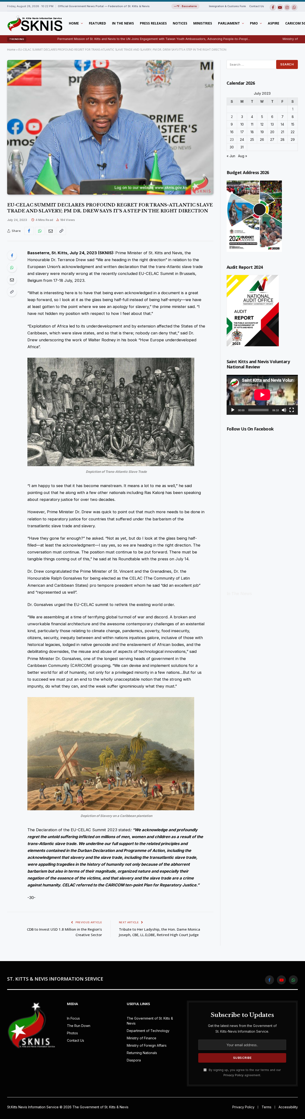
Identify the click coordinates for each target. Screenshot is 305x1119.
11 (252, 124)
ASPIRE (273, 23)
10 (242, 124)
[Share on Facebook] (29, 231)
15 (292, 124)
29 (293, 139)
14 (282, 124)
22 (293, 132)
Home (74, 23)
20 (272, 132)
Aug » (242, 156)
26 (262, 139)
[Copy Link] (61, 231)
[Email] (12, 279)
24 (242, 139)
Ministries (202, 23)
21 (282, 132)
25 (252, 139)
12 (262, 124)
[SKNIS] (34, 23)
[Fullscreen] (291, 410)
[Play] (232, 410)
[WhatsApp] (12, 267)
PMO (254, 23)
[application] (262, 395)
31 (242, 147)
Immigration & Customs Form (227, 6)
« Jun (231, 156)
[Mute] (284, 410)
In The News (123, 23)
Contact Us (256, 6)
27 (272, 139)
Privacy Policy (234, 1075)
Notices (180, 23)
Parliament (229, 23)
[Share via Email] (50, 231)
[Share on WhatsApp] (40, 231)
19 (262, 132)
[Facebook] (12, 255)
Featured (97, 23)
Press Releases (153, 23)
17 (242, 132)
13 (272, 124)
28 (282, 139)
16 (232, 132)
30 (232, 147)
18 (252, 132)
